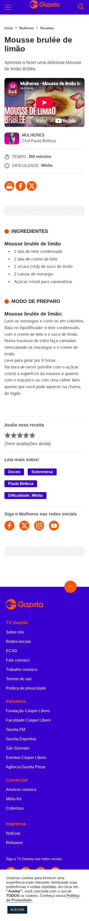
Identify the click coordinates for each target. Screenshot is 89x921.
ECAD (11, 651)
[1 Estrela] (7, 435)
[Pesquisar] (81, 7)
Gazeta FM (15, 729)
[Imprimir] (9, 186)
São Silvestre (17, 748)
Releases (14, 843)
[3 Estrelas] (20, 435)
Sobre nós (15, 632)
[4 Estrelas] (26, 435)
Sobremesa (42, 472)
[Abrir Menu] (8, 7)
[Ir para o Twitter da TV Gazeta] (32, 186)
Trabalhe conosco (21, 669)
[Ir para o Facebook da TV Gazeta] (20, 186)
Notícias (13, 833)
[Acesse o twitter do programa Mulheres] (24, 525)
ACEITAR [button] (17, 910)
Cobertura (14, 808)
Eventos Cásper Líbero (26, 757)
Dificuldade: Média (25, 495)
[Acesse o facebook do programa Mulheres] (9, 525)
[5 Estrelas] (32, 435)
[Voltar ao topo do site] (70, 587)
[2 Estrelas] (14, 435)
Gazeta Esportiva (21, 739)
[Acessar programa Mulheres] (11, 139)
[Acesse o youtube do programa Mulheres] (54, 525)
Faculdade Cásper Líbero (28, 720)
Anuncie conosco (21, 789)
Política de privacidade (26, 688)
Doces (14, 472)
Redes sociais (18, 641)
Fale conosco (18, 660)
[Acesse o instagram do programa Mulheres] (39, 525)
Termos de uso (19, 679)
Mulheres (33, 135)
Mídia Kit (13, 799)
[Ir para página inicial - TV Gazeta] (44, 604)
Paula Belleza (20, 484)
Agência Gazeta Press (25, 767)
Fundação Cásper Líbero (28, 711)
